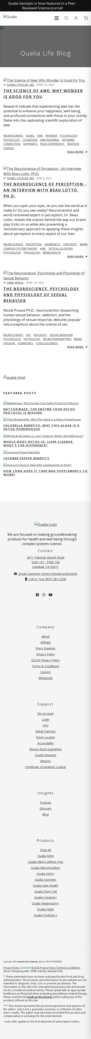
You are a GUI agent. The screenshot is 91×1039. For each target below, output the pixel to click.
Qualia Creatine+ (45, 897)
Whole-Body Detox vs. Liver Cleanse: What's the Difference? (38, 443)
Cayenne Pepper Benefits (26, 458)
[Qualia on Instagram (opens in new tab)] (43, 594)
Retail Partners (46, 731)
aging (30, 135)
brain (83, 244)
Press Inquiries (45, 648)
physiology (12, 140)
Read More (75, 151)
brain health (52, 252)
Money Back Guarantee (45, 749)
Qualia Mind (45, 856)
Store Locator (45, 737)
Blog (45, 814)
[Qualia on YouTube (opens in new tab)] (50, 594)
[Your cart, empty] (86, 18)
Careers (45, 672)
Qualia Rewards (45, 755)
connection (12, 144)
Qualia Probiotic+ (45, 915)
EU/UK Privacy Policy (45, 660)
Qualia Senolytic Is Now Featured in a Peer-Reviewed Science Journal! (42, 5)
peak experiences (52, 144)
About (45, 636)
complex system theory (20, 248)
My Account (45, 714)
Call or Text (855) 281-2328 (47, 579)
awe (40, 135)
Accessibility (45, 743)
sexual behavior (61, 335)
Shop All (45, 850)
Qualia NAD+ (46, 874)
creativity (70, 244)
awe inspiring (50, 140)
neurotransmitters (57, 339)
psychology (68, 135)
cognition (30, 140)
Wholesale (46, 678)
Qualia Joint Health (45, 886)
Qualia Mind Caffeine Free (45, 862)
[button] (57, 18)
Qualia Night (45, 909)
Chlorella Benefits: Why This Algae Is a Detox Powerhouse (41, 427)
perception (34, 244)
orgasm (9, 343)
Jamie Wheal (15, 282)
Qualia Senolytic (46, 880)
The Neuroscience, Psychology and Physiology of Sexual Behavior (41, 294)
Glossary (45, 808)
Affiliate (45, 642)
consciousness (47, 343)
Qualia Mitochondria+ (45, 868)
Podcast (45, 802)
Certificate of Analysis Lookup (45, 767)
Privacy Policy (45, 654)
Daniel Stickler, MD (20, 85)
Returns (45, 761)
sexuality (40, 335)
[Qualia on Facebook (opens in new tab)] (37, 594)
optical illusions (60, 248)
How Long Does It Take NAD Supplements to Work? (45, 472)
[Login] (76, 18)
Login (45, 719)
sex (28, 335)
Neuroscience (13, 135)
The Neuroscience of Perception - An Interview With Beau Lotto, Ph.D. (44, 190)
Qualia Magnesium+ (45, 903)
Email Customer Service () (47, 574)
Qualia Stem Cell (45, 891)
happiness (30, 144)
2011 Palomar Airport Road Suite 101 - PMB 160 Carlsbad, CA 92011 (45, 562)
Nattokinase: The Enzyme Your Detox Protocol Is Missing (39, 411)
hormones (26, 343)
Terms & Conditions (45, 666)
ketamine (68, 140)
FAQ (45, 725)
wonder (52, 135)
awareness (52, 244)
